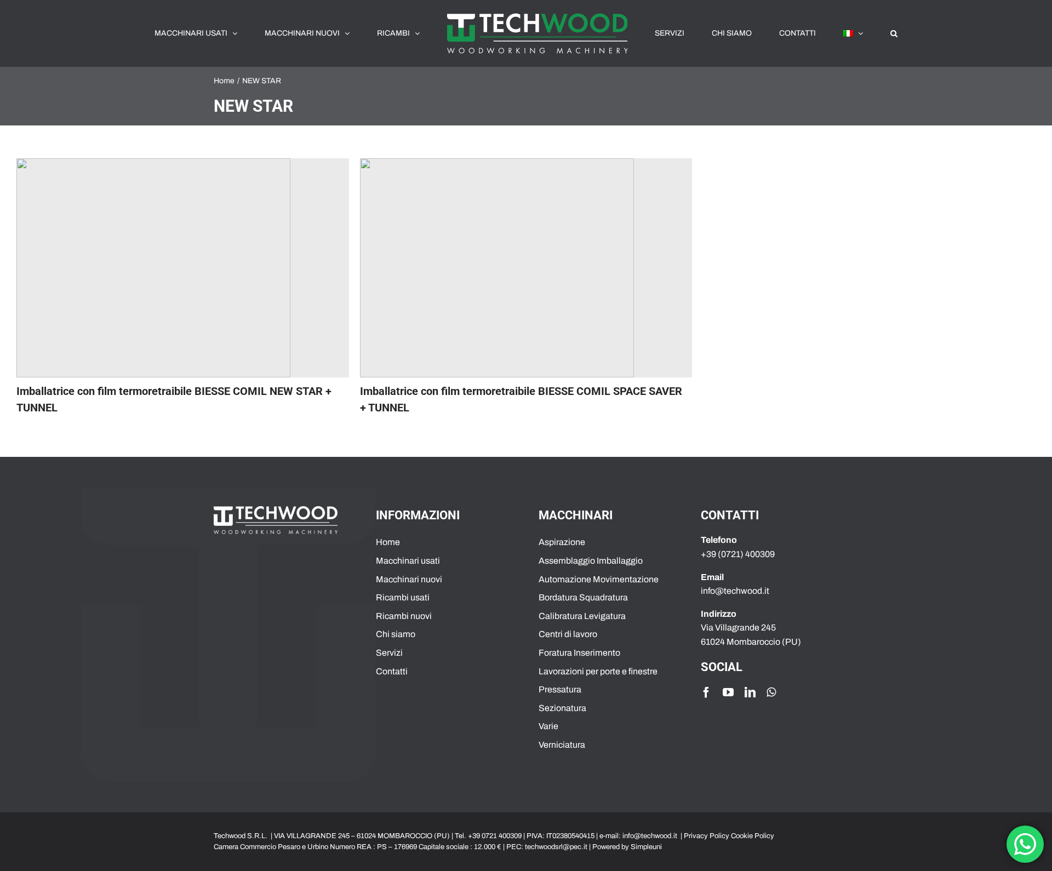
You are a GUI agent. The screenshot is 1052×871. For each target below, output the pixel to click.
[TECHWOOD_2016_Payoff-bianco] (276, 510)
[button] (832, 33)
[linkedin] (750, 692)
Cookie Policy (752, 836)
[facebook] (706, 692)
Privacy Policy (706, 836)
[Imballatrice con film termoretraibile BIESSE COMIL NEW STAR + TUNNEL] (182, 267)
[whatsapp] (771, 692)
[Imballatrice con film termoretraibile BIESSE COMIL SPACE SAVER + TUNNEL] (526, 267)
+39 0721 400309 (495, 836)
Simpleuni (646, 847)
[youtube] (728, 692)
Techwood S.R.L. (241, 836)
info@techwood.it (649, 836)
